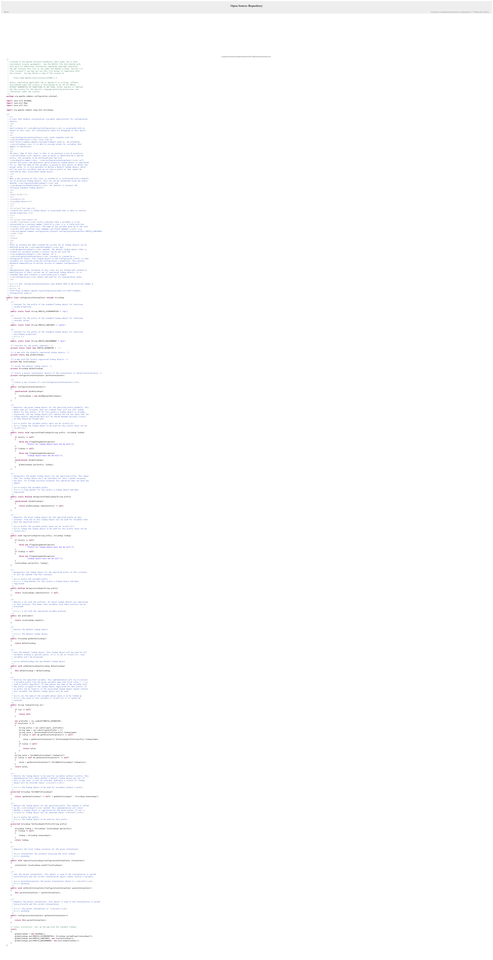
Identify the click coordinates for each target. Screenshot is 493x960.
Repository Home (482, 11)
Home (6, 11)
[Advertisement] (246, 34)
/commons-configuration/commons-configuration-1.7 (452, 11)
